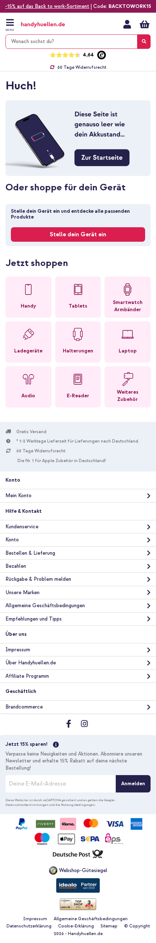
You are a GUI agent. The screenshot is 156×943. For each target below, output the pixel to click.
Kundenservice (21, 527)
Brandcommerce (24, 707)
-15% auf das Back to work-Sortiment (47, 6)
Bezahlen (15, 566)
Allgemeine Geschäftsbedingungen (45, 605)
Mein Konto (127, 24)
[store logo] (50, 24)
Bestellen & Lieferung (30, 553)
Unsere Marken (22, 592)
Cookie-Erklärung (76, 926)
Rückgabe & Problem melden (38, 579)
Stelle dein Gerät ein (78, 234)
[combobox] (78, 41)
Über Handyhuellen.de (30, 663)
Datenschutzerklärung (29, 926)
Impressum (17, 650)
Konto (12, 540)
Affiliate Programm (27, 676)
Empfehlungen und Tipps (33, 619)
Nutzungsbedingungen (78, 805)
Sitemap (109, 926)
